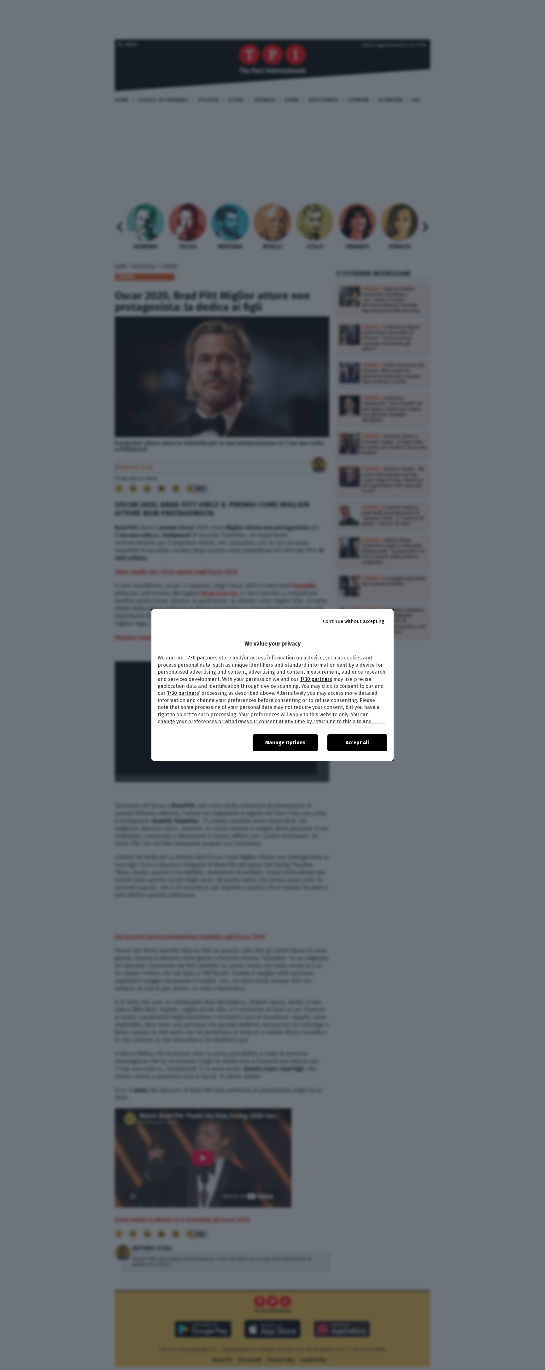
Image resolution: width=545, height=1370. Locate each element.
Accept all (357, 743)
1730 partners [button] (201, 658)
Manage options (285, 743)
